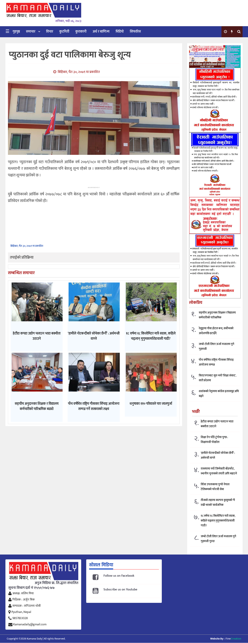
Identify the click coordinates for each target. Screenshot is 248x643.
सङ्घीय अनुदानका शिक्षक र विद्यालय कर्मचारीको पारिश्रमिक (217, 315)
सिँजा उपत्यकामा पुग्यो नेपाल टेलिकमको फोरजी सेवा (215, 487)
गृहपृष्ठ (16, 32)
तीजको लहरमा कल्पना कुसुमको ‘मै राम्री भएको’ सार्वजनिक (218, 502)
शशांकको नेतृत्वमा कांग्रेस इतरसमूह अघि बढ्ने (219, 394)
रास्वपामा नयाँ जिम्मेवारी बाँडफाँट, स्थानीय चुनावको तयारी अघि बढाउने (219, 471)
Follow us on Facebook (118, 575)
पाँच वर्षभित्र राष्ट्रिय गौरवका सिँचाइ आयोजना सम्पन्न (216, 362)
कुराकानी (80, 32)
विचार (49, 32)
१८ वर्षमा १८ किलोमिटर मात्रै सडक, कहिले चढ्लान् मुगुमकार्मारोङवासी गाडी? (218, 520)
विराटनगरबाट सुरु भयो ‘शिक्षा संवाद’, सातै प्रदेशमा (217, 378)
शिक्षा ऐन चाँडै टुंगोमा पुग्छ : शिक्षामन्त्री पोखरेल (214, 440)
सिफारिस (135, 32)
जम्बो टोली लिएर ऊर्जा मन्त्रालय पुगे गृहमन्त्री (216, 346)
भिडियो (120, 32)
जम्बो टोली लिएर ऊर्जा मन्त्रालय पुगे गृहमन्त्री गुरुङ (218, 539)
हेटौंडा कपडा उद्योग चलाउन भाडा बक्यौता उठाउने (217, 424)
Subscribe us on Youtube (120, 589)
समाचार (30, 32)
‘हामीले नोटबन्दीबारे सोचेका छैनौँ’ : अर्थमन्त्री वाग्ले (218, 455)
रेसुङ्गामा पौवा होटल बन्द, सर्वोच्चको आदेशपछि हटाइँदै (216, 331)
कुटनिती (64, 32)
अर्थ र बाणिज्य (101, 32)
